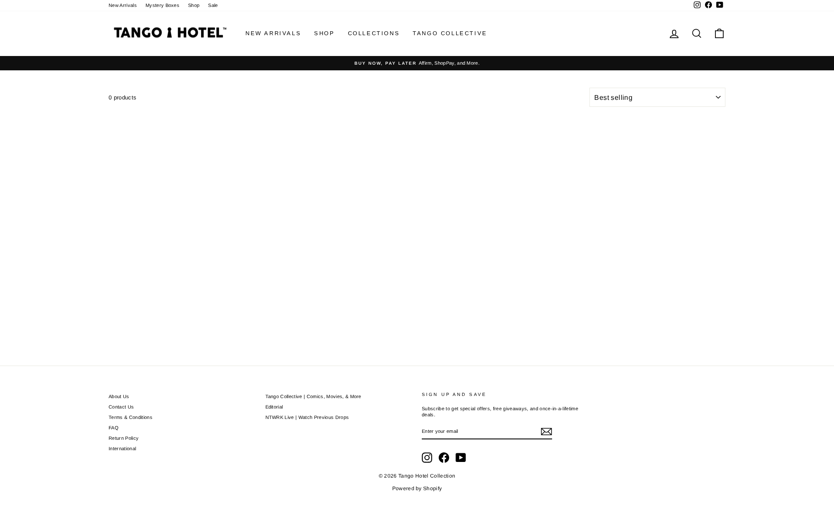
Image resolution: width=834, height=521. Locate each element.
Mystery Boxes (162, 5)
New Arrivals (123, 5)
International (122, 448)
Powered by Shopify (417, 488)
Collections (374, 33)
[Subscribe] (546, 431)
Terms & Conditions (130, 417)
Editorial (274, 406)
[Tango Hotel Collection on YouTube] (461, 457)
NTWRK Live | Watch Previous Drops (307, 417)
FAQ (114, 427)
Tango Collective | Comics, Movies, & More (313, 396)
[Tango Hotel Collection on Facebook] (444, 457)
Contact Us (121, 406)
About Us (119, 396)
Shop (193, 5)
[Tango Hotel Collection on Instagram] (427, 457)
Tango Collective (450, 33)
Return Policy (124, 438)
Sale (213, 5)
